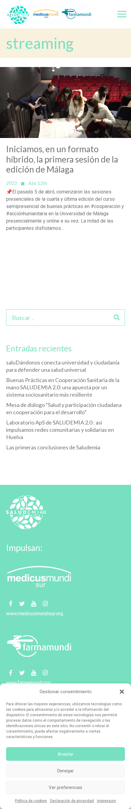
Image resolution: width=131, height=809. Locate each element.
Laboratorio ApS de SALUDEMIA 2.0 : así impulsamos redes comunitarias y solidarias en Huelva (60, 429)
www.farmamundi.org (28, 683)
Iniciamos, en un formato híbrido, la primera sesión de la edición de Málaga (62, 159)
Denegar (65, 771)
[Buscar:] (29, 318)
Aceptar (65, 754)
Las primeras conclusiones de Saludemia (53, 447)
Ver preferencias (65, 787)
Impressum (106, 801)
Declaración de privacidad (72, 801)
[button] (122, 692)
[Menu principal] (122, 14)
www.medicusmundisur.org (34, 613)
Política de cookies (31, 801)
